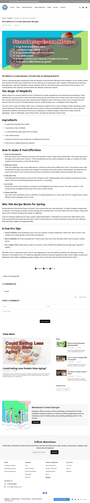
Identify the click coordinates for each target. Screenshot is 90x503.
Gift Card (27, 477)
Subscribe (54, 452)
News (59, 389)
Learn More (36, 422)
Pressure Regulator (10, 471)
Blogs (49, 7)
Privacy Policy (26, 499)
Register (69, 471)
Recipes (9, 18)
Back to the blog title (11, 276)
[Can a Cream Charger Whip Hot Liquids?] (61, 358)
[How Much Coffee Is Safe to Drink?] (61, 373)
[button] (79, 7)
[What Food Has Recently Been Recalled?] (61, 344)
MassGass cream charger (30, 257)
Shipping (7, 499)
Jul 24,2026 (71, 376)
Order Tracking (29, 468)
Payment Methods (30, 471)
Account (69, 465)
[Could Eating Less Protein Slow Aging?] (27, 351)
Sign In (68, 468)
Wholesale (28, 474)
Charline (14, 371)
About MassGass (40, 7)
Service (55, 7)
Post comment (45, 321)
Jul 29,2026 (71, 347)
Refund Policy (15, 499)
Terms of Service (37, 499)
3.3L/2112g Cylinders (10, 468)
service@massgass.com (14, 487)
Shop (18, 7)
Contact (62, 7)
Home (12, 7)
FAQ (26, 465)
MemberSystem (27, 7)
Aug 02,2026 (6, 371)
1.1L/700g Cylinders (10, 465)
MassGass (5, 113)
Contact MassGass (51, 468)
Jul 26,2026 (71, 362)
